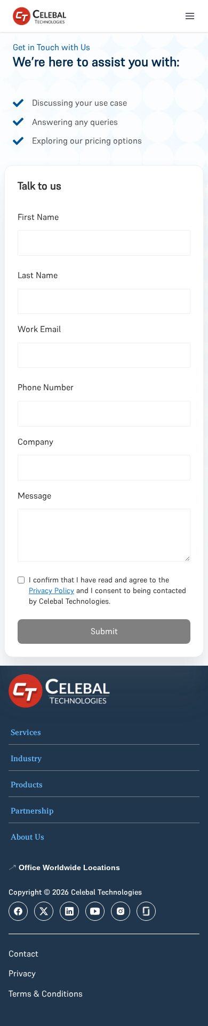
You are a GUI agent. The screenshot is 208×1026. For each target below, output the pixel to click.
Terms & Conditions (46, 993)
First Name (38, 216)
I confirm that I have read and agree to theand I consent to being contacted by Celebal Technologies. (107, 590)
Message (34, 495)
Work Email (39, 328)
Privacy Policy (51, 590)
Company (35, 441)
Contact (23, 953)
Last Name (38, 275)
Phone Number (46, 387)
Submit (104, 631)
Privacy (22, 973)
